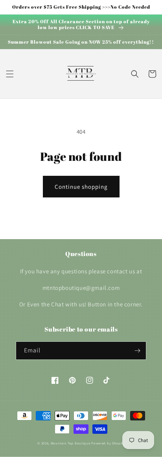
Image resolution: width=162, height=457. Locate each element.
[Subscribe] (137, 350)
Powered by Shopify (108, 443)
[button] (9, 74)
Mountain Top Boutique (70, 443)
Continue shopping (81, 186)
